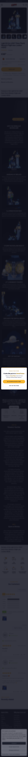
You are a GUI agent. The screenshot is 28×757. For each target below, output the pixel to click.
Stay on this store (14, 385)
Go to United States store (14, 381)
